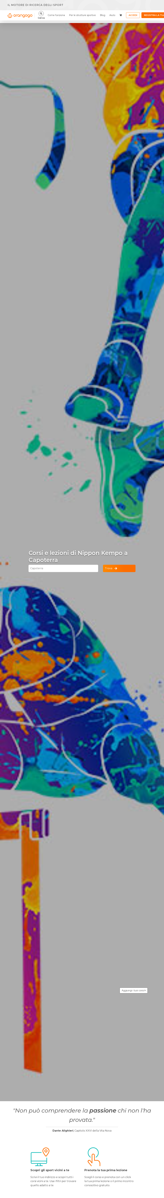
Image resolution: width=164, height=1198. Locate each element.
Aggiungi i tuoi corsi (133, 990)
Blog (102, 15)
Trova (108, 568)
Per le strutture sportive (82, 15)
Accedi (133, 15)
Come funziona (56, 15)
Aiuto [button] (112, 15)
